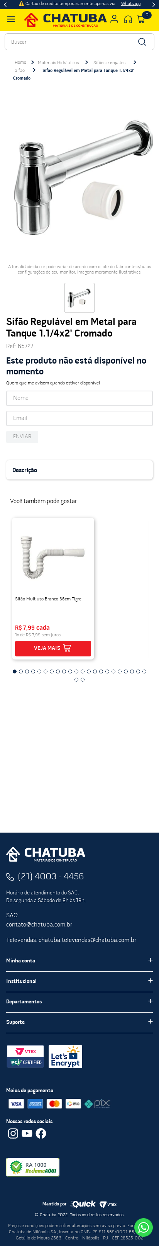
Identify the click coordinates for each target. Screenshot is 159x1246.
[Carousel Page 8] (58, 671)
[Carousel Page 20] (132, 671)
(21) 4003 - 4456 (51, 877)
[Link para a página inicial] (20, 62)
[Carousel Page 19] (126, 671)
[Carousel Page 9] (64, 671)
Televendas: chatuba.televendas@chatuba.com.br (71, 940)
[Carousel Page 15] (101, 671)
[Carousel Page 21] (138, 671)
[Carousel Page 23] (76, 680)
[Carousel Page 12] (83, 671)
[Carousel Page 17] (113, 671)
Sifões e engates (109, 63)
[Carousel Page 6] (45, 671)
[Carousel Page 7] (52, 671)
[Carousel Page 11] (76, 671)
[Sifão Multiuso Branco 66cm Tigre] (53, 557)
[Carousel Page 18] (120, 671)
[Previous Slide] (5, 4)
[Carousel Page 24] (83, 680)
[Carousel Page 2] (21, 671)
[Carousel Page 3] (27, 671)
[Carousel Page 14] (95, 671)
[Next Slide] (153, 4)
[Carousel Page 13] (89, 671)
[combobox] (79, 41)
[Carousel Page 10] (70, 671)
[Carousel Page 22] (144, 671)
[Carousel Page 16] (107, 671)
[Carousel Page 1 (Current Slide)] (15, 671)
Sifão (20, 70)
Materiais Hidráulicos (58, 63)
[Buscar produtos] (141, 42)
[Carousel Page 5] (39, 671)
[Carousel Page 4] (33, 671)
